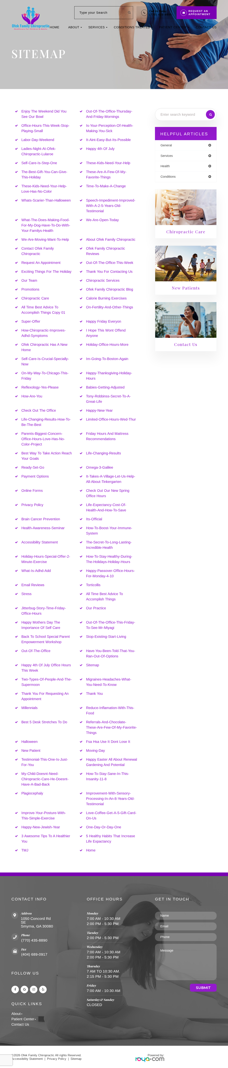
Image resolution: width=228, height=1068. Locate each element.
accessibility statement (39, 542)
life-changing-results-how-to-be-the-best (46, 422)
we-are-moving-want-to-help (45, 239)
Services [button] (96, 27)
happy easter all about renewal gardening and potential (111, 762)
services (166, 156)
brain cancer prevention (40, 519)
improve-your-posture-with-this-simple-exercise (43, 815)
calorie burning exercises (106, 298)
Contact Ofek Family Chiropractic (37, 251)
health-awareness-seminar (43, 528)
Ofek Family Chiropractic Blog (109, 289)
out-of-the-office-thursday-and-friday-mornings (109, 114)
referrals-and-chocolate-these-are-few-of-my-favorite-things (111, 727)
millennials (29, 708)
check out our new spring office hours (107, 493)
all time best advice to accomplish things (104, 596)
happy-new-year (99, 410)
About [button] (73, 27)
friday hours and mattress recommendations (107, 436)
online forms (32, 491)
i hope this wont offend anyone (106, 333)
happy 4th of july (100, 149)
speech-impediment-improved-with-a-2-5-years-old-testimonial (110, 205)
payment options (35, 476)
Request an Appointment (41, 263)
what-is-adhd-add (36, 571)
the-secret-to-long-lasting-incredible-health (109, 544)
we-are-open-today (102, 220)
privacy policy (32, 505)
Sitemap (76, 1059)
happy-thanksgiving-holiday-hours (109, 375)
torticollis (93, 585)
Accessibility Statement (27, 1059)
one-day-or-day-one (103, 827)
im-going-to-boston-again (107, 359)
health (165, 166)
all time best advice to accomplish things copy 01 (43, 309)
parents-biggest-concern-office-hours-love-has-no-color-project (43, 439)
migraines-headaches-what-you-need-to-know (108, 682)
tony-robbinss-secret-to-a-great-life (108, 398)
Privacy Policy (56, 1059)
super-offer (30, 321)
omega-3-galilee (99, 467)
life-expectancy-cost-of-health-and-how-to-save (106, 507)
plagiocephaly (32, 793)
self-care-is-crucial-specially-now (45, 361)
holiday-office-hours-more (107, 345)
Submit (203, 988)
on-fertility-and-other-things (109, 307)
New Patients (186, 288)
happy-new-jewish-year (40, 827)
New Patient (30, 750)
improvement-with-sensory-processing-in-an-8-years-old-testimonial (110, 798)
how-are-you (31, 396)
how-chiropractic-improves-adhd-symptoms (43, 333)
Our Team (29, 280)
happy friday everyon (103, 321)
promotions (30, 289)
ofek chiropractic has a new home (44, 347)
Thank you (94, 693)
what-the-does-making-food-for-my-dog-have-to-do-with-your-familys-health (45, 225)
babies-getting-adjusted (105, 387)
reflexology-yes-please (40, 387)
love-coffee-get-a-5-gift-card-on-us (111, 815)
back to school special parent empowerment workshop (45, 639)
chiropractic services (103, 280)
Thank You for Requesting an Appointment (45, 696)
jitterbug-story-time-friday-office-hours (43, 610)
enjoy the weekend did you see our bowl (43, 114)
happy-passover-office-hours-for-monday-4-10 (110, 573)
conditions (168, 176)
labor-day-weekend (37, 140)
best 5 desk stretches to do (44, 722)
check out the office (38, 410)
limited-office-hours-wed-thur (111, 419)
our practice (96, 608)
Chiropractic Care (35, 298)
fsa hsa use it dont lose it (108, 742)
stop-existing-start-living (106, 637)
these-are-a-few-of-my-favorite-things (106, 174)
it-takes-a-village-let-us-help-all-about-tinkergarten (110, 479)
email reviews (32, 585)
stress (26, 594)
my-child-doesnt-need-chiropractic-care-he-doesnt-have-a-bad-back (45, 779)
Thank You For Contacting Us (109, 271)
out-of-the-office (35, 651)
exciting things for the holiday (46, 271)
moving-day (95, 750)
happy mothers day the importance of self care (40, 625)
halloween (29, 742)
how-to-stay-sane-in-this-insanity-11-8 (107, 776)
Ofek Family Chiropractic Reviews (105, 251)
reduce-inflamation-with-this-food (110, 710)
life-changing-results (103, 453)
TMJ (24, 850)
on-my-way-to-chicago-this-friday (45, 375)
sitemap (92, 665)
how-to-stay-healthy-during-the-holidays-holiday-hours (109, 559)
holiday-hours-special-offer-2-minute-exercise (45, 559)
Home (54, 27)
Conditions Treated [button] (132, 27)
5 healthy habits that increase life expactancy (110, 838)
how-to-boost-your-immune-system (109, 530)
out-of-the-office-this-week (109, 263)
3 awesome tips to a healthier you (45, 838)
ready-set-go (32, 467)
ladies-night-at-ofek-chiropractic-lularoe (38, 151)
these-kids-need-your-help (108, 163)
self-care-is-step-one (39, 163)
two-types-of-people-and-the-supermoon (46, 682)
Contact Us (206, 27)
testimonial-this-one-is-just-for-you (44, 762)
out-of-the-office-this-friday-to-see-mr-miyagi (110, 625)
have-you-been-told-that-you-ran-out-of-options (110, 653)
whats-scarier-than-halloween (46, 200)
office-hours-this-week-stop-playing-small (45, 128)
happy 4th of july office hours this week (46, 667)
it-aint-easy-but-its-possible (108, 140)
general (166, 145)
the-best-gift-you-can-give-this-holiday (44, 174)
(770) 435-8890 (160, 14)
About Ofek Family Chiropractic (110, 239)
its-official (94, 519)
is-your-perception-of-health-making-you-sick (109, 128)
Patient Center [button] (173, 27)
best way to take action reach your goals (46, 455)
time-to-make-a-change (106, 186)
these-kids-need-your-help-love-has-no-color (44, 188)
